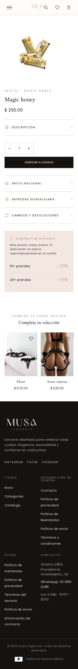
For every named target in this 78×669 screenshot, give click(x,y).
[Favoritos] (57, 7)
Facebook (50, 462)
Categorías (14, 496)
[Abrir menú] (9, 7)
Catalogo (12, 505)
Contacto (49, 490)
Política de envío (54, 529)
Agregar (57, 387)
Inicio (11, 91)
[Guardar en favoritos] (31, 338)
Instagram (14, 462)
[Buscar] (46, 7)
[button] (68, 7)
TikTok (32, 462)
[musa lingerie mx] (39, 7)
